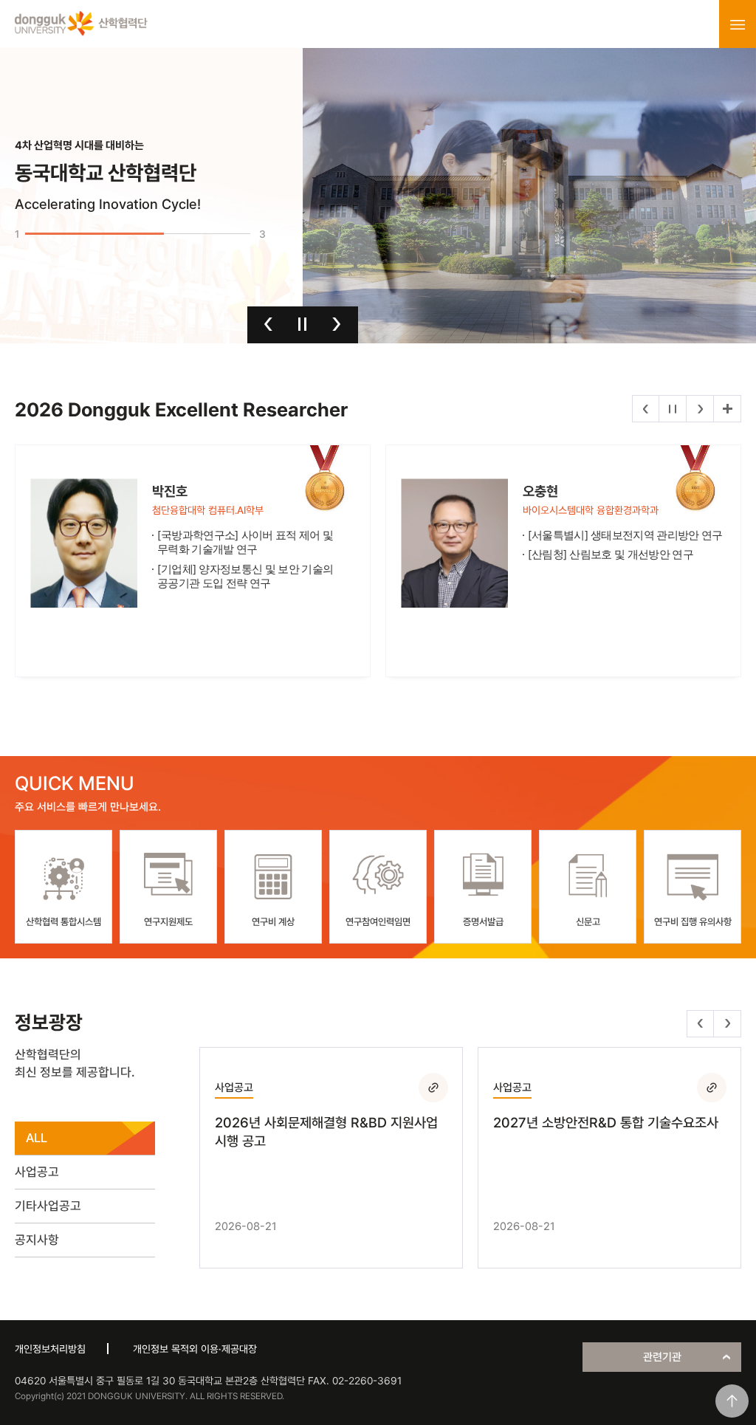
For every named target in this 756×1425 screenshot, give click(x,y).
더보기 (727, 409)
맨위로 (732, 1401)
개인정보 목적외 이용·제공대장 (195, 1349)
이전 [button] (268, 324)
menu (737, 24)
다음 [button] (336, 324)
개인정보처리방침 (50, 1349)
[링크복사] (433, 1087)
